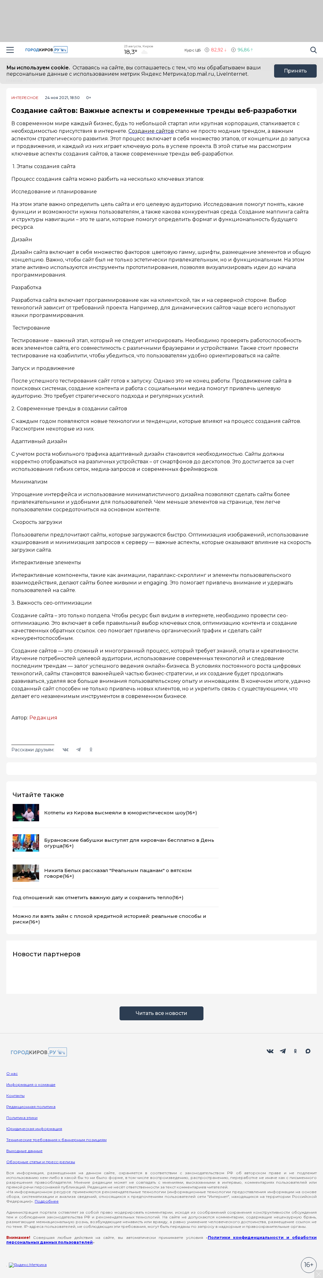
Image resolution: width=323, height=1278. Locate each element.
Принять (295, 71)
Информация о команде (31, 1084)
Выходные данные (24, 1150)
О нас (12, 1073)
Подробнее (47, 1201)
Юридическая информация (34, 1128)
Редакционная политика (31, 1106)
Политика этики (22, 1117)
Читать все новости (161, 1013)
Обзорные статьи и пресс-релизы (40, 1161)
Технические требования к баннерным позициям (56, 1139)
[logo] (37, 1052)
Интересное (24, 98)
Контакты (15, 1095)
